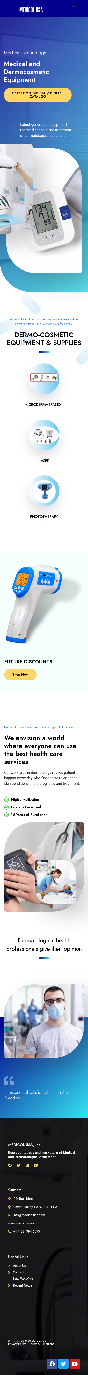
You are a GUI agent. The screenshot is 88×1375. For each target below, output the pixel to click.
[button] (73, 7)
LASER (44, 460)
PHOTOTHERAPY (44, 516)
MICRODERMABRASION (44, 404)
